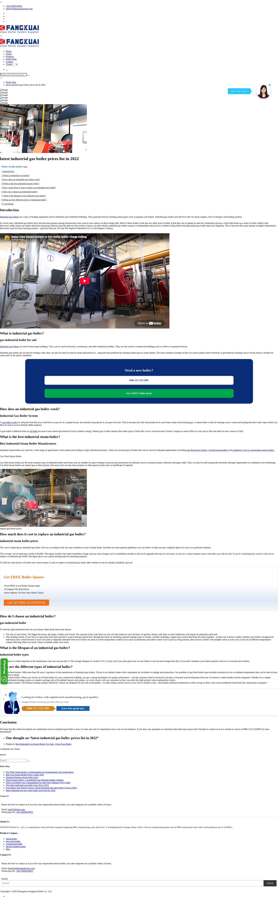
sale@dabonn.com (16, 809)
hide (25, 166)
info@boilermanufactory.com (19, 9)
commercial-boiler (14, 844)
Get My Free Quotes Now (26, 602)
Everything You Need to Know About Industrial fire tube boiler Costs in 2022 (41, 788)
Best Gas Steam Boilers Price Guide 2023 (25, 775)
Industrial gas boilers (9, 217)
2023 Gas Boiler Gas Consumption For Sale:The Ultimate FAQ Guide (38, 782)
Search (4, 879)
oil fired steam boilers (218, 450)
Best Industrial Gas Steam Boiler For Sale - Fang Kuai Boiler (43, 744)
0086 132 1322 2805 (139, 380)
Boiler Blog (11, 59)
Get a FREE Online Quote (139, 393)
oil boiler (34, 431)
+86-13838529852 (24, 812)
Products (10, 56)
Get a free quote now (73, 708)
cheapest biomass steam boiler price (22, 777)
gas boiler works (9, 422)
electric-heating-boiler (16, 846)
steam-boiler (11, 838)
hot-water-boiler (13, 841)
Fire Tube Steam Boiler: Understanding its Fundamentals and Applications (40, 772)
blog (14, 82)
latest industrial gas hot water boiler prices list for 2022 (30, 790)
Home (8, 51)
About (9, 54)
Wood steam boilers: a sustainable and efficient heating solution (34, 780)
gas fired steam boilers (196, 450)
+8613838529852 (14, 6)
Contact (9, 61)
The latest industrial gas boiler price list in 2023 (27, 785)
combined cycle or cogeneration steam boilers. (253, 450)
